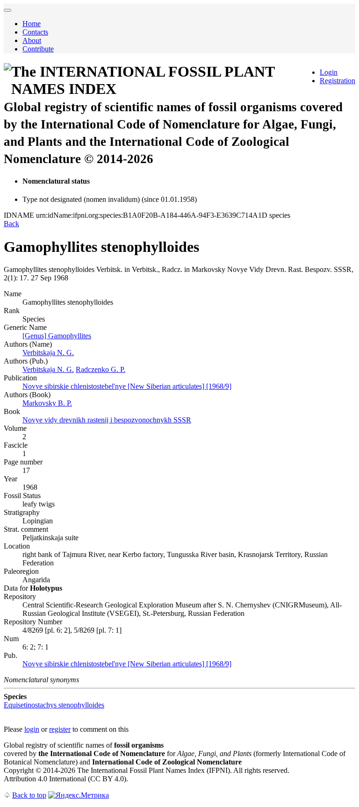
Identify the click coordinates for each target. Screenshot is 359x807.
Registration (337, 81)
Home (31, 24)
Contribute (38, 49)
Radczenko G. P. (100, 369)
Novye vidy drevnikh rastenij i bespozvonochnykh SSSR (106, 420)
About (31, 40)
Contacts (35, 32)
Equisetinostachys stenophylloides (54, 705)
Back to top (29, 795)
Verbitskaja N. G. (48, 353)
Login (328, 72)
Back (11, 224)
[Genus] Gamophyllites (56, 336)
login (31, 729)
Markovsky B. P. (47, 403)
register (60, 729)
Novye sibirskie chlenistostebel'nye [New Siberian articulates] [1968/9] (126, 386)
